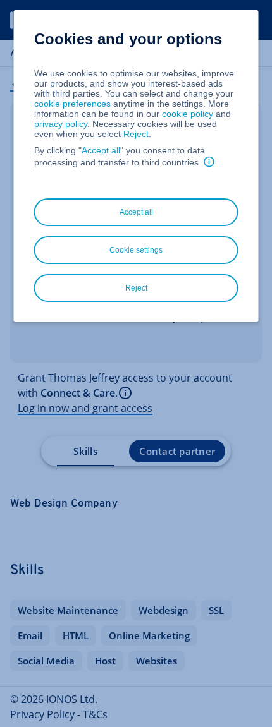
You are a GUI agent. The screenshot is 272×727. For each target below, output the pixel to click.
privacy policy (60, 124)
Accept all (101, 150)
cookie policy (187, 114)
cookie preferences (72, 104)
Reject (136, 134)
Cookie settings (136, 250)
